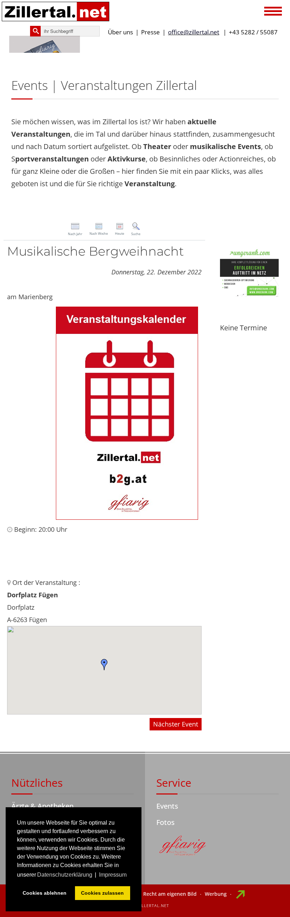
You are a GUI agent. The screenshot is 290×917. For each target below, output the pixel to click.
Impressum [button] (113, 875)
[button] (273, 12)
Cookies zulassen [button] (102, 893)
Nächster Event (175, 724)
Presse (150, 32)
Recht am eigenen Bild (170, 893)
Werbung (216, 893)
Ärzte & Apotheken (42, 806)
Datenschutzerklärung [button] (64, 875)
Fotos (165, 822)
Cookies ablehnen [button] (44, 893)
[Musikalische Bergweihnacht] (127, 412)
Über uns (120, 32)
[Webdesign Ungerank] (249, 271)
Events (167, 806)
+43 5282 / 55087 (253, 32)
